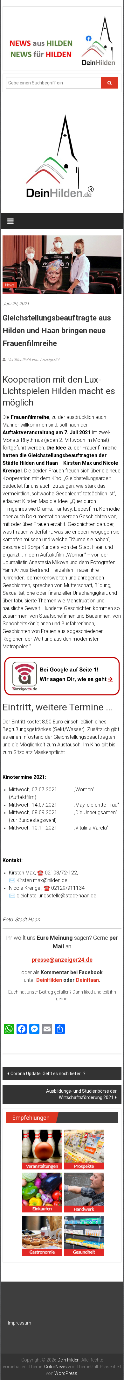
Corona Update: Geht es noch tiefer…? (48, 1073)
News (9, 285)
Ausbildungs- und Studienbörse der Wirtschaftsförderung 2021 (81, 1094)
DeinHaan (87, 980)
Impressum (19, 1323)
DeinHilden (49, 980)
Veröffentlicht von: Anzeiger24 (33, 359)
